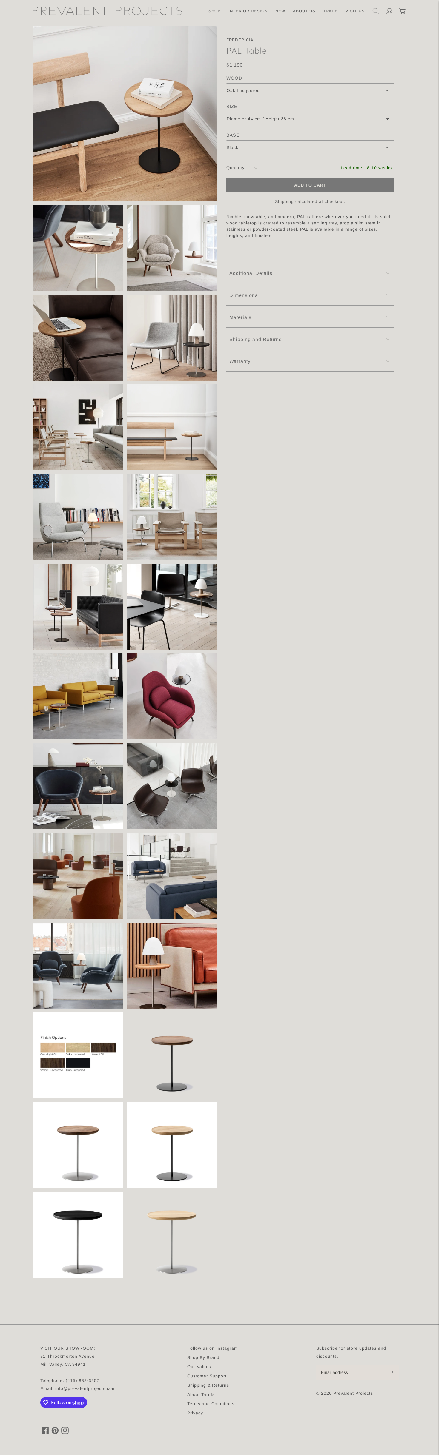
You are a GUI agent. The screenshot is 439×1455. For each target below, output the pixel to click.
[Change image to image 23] (172, 1145)
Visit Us (355, 11)
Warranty (240, 361)
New (280, 11)
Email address (337, 1365)
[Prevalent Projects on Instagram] (65, 1432)
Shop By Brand (203, 1357)
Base (233, 135)
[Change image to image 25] (172, 1235)
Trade (330, 11)
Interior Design (248, 11)
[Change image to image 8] (78, 517)
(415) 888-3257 (82, 1380)
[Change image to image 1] (125, 113)
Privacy (195, 1413)
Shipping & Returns (208, 1385)
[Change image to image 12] (78, 696)
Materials (240, 317)
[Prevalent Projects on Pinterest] (55, 1432)
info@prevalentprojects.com (85, 1388)
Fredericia (240, 40)
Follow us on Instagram (212, 1348)
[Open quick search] (376, 11)
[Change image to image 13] (172, 696)
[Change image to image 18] (78, 966)
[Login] (389, 11)
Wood (234, 78)
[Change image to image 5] (172, 338)
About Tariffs (201, 1394)
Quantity (235, 167)
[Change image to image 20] (78, 1055)
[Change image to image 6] (78, 427)
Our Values (199, 1366)
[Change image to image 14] (78, 786)
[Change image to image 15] (172, 786)
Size (231, 106)
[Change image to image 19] (172, 966)
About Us (304, 11)
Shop (214, 11)
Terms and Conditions (210, 1403)
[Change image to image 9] (172, 517)
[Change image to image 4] (78, 338)
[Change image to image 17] (172, 876)
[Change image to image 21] (172, 1055)
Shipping (284, 201)
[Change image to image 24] (78, 1235)
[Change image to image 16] (78, 876)
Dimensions (243, 295)
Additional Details (250, 273)
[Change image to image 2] (78, 248)
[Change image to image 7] (172, 427)
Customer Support (207, 1376)
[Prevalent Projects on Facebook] (45, 1432)
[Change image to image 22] (78, 1145)
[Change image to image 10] (78, 607)
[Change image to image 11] (172, 607)
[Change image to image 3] (172, 248)
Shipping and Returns (255, 339)
